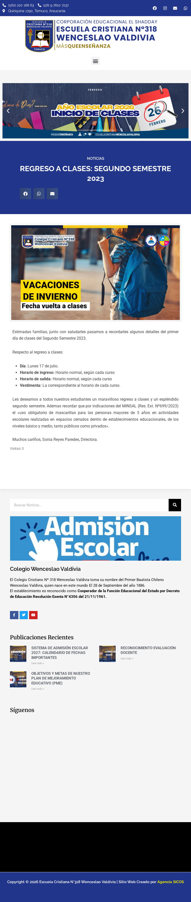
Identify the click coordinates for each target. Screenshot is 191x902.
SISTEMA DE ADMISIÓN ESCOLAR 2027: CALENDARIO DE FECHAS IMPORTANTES (59, 653)
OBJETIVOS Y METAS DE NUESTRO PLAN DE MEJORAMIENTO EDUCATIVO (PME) (60, 678)
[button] (96, 61)
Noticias (95, 158)
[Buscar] (175, 505)
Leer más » (37, 663)
